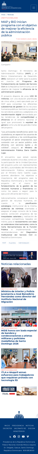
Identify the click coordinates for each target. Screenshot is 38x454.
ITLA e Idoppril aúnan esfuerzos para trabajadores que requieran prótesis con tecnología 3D (17, 376)
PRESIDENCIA (18, 426)
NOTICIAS (30, 426)
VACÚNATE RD (20, 428)
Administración (24, 243)
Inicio (3, 15)
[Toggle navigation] (34, 8)
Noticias (10, 15)
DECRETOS (7, 428)
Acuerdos (12, 243)
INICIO (7, 426)
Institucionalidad (10, 18)
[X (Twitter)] (10, 436)
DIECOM (31, 428)
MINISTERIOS (19, 431)
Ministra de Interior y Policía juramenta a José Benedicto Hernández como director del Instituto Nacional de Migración (18, 296)
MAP (4, 243)
